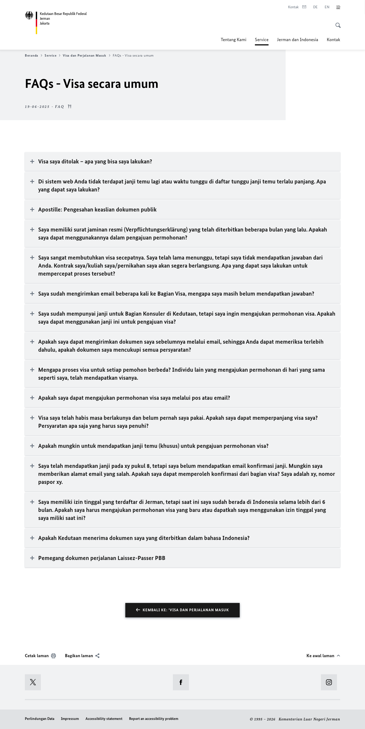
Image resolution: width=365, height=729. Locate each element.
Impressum (70, 718)
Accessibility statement (104, 718)
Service (262, 41)
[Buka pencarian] (336, 22)
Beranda (31, 55)
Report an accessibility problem (153, 718)
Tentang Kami (233, 39)
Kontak (333, 39)
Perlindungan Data (39, 718)
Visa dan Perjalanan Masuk (84, 55)
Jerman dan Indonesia (297, 39)
